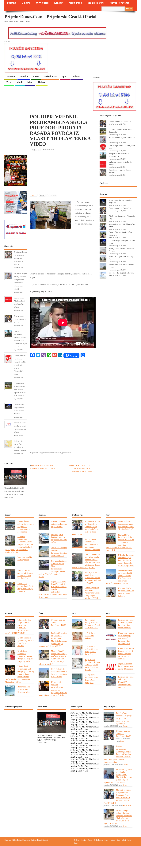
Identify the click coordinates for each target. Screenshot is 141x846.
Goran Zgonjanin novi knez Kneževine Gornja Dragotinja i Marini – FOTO (92, 592)
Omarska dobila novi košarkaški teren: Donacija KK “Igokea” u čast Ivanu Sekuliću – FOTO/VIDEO (119, 577)
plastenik (35, 453)
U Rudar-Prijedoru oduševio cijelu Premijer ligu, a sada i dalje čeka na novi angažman (126, 560)
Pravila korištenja (119, 2)
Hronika (24, 76)
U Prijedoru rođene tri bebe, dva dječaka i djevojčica (91, 650)
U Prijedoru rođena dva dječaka (90, 635)
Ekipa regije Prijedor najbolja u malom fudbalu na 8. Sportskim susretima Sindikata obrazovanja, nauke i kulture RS (120, 542)
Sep (75, 720)
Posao (36, 76)
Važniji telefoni (96, 2)
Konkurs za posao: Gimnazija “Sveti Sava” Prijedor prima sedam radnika (126, 653)
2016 (72, 759)
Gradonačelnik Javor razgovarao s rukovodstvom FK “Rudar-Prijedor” (126, 525)
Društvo (10, 76)
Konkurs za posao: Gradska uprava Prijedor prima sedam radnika (126, 624)
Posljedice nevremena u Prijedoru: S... (119, 154)
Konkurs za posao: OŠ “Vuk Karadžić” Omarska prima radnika (126, 682)
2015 (72, 764)
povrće (64, 453)
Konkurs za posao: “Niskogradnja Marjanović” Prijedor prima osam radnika (126, 638)
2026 (72, 713)
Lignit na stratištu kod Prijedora (24, 558)
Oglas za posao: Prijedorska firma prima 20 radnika (125, 666)
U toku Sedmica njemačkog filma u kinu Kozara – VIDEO (25, 642)
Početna (11, 2)
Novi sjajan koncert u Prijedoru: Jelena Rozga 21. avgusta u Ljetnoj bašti (25, 656)
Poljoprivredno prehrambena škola (50, 453)
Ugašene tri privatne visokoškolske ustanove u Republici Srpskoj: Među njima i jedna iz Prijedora (53, 688)
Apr (87, 713)
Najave (41, 82)
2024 (72, 722)
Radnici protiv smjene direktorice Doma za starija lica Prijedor (25, 574)
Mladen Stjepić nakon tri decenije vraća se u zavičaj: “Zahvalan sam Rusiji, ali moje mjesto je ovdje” (53, 657)
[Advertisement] (63, 172)
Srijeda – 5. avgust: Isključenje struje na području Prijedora (25, 587)
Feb (80, 713)
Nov (82, 720)
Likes (33, 195)
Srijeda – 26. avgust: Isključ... (121, 273)
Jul (97, 713)
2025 (72, 717)
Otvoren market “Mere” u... (120, 121)
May (91, 713)
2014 (72, 768)
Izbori (30, 82)
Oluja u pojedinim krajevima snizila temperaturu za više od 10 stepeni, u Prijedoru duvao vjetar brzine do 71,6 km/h (86, 561)
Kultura (77, 76)
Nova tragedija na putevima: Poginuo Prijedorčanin (59, 524)
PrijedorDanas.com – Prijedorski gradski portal (50, 16)
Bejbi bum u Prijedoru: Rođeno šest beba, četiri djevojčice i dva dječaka (92, 664)
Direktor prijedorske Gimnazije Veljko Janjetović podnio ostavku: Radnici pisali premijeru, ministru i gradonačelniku (19, 544)
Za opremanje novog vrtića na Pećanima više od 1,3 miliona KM (92, 624)
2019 (72, 745)
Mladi (20, 82)
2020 (72, 741)
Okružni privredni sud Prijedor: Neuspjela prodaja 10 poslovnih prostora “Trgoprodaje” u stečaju (19, 365)
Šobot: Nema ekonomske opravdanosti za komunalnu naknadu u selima (92, 544)
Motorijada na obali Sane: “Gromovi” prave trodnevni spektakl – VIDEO (93, 577)
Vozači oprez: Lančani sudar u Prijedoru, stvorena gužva (59, 538)
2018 (72, 750)
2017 (72, 755)
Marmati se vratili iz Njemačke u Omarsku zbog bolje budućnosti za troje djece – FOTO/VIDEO (86, 528)
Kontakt (58, 2)
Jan (77, 713)
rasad (69, 453)
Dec (86, 720)
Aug (72, 715)
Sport (65, 76)
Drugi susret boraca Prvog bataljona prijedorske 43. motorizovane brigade (20, 258)
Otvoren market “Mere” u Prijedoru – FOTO (20, 319)
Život (9, 82)
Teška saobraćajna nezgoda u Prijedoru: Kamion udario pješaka (59, 551)
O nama (26, 2)
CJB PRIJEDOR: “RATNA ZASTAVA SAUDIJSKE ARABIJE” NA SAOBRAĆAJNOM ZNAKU (81, 469)
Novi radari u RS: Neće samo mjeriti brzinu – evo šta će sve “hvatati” (59, 673)
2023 (72, 727)
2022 (72, 731)
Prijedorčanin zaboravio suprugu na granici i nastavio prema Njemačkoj (25, 526)
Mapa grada (75, 2)
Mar (83, 713)
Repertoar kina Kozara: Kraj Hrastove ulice (23, 689)
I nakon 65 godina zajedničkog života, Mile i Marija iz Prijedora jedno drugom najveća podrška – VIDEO (53, 639)
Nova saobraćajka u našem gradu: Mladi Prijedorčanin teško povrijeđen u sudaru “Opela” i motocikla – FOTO (53, 569)
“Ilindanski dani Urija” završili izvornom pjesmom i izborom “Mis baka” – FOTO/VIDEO (14, 491)
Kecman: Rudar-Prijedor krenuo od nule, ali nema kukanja (126, 592)
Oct (79, 720)
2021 (72, 736)
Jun (94, 713)
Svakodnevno (50, 76)
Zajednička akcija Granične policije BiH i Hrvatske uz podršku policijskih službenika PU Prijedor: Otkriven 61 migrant (53, 589)
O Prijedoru (42, 2)
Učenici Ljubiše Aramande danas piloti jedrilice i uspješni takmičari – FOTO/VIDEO (20, 389)
